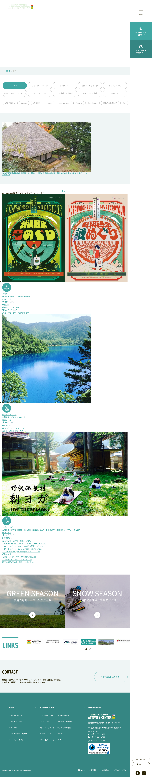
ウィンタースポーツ (40, 85)
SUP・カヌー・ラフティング (14, 93)
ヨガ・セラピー (40, 93)
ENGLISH (142, 759)
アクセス (142, 764)
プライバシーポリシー (17, 740)
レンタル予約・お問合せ (18, 733)
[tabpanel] (35, 641)
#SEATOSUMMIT (110, 103)
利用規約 (106, 770)
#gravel (49, 103)
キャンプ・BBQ (115, 85)
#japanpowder (64, 103)
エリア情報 (13, 727)
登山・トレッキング (90, 85)
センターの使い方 (15, 715)
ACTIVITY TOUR (47, 707)
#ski (124, 103)
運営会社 (80, 770)
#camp (24, 103)
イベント (115, 93)
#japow (79, 103)
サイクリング (65, 85)
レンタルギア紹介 (15, 721)
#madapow (92, 103)
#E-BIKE (36, 103)
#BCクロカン (10, 103)
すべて (14, 85)
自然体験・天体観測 (65, 93)
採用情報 (93, 770)
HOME (11, 707)
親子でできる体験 (90, 93)
